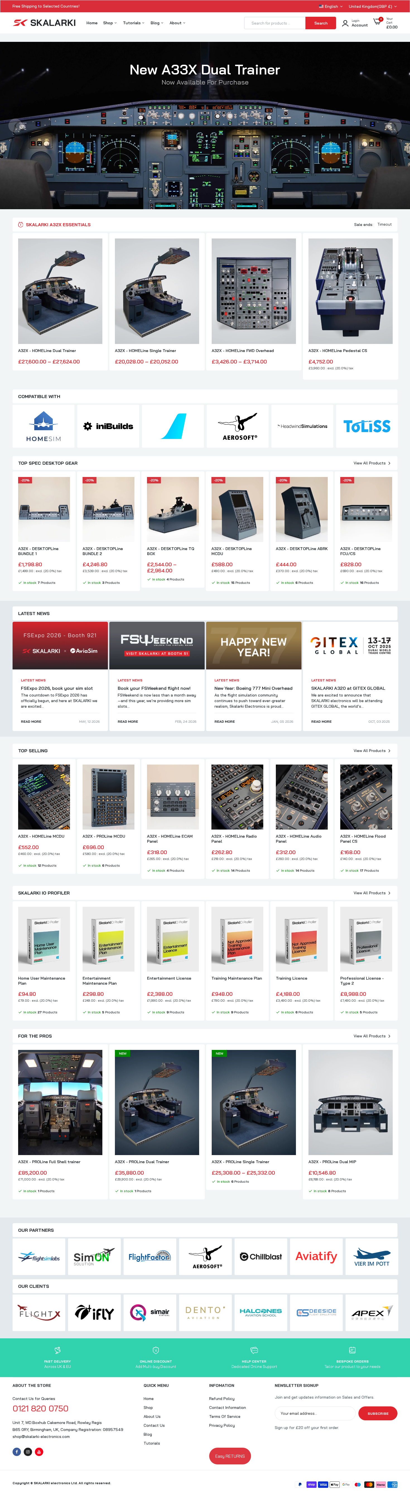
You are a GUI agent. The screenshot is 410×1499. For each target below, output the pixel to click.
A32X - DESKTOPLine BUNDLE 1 (38, 551)
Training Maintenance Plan (236, 978)
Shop (108, 22)
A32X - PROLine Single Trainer (240, 1161)
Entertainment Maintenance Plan (100, 981)
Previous (15, 125)
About (176, 22)
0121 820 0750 (41, 1408)
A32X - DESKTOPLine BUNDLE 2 (103, 551)
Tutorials (132, 22)
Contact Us (154, 1425)
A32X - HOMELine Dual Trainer (47, 350)
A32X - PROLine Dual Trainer (142, 1161)
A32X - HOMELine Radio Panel (234, 839)
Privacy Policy (222, 1425)
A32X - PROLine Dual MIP (332, 1161)
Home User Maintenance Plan (41, 981)
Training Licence (291, 978)
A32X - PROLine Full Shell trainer (49, 1161)
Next (395, 125)
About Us (152, 1416)
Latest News (33, 680)
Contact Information (227, 1407)
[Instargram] (28, 1452)
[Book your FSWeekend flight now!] (157, 645)
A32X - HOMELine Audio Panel (299, 839)
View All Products (370, 463)
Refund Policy (222, 1398)
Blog (156, 22)
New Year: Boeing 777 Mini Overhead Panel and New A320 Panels (253, 691)
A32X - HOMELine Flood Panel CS (363, 839)
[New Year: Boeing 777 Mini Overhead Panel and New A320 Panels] (254, 645)
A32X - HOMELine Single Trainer (145, 350)
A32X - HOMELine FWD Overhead (243, 350)
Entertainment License (169, 978)
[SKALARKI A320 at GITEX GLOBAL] (350, 645)
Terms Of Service (224, 1416)
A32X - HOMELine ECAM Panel (170, 839)
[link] (97, 248)
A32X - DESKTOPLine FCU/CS (360, 551)
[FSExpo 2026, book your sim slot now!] (60, 645)
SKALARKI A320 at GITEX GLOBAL (348, 688)
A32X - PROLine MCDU (104, 836)
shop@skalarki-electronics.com (41, 1436)
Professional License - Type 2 (362, 981)
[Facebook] (17, 1452)
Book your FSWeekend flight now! (154, 688)
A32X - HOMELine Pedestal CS (337, 350)
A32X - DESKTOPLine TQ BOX (170, 551)
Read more (31, 721)
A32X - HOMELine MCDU (41, 836)
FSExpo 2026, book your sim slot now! (57, 691)
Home (92, 22)
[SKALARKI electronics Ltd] (44, 23)
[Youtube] (39, 1452)
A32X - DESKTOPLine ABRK (302, 548)
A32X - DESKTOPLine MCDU (231, 551)
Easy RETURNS (230, 1456)
